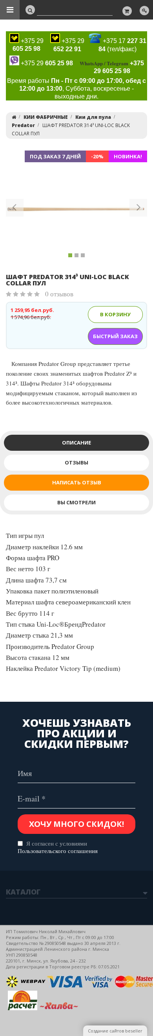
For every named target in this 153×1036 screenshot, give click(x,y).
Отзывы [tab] (76, 462)
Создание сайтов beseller (115, 1031)
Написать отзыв (76, 482)
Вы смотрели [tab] (76, 502)
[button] (15, 209)
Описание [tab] (76, 442)
